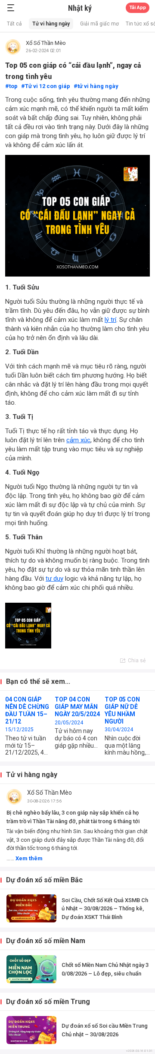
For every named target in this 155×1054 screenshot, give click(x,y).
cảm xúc (78, 440)
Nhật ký (80, 8)
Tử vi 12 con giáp (47, 86)
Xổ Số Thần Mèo (46, 43)
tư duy (54, 578)
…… (24, 858)
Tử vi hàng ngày (51, 24)
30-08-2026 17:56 (44, 801)
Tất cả (14, 24)
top (13, 86)
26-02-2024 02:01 (43, 50)
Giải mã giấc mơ (99, 24)
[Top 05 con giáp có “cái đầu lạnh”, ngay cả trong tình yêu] (28, 626)
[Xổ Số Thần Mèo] (13, 47)
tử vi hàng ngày (98, 86)
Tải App (137, 7)
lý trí (110, 320)
